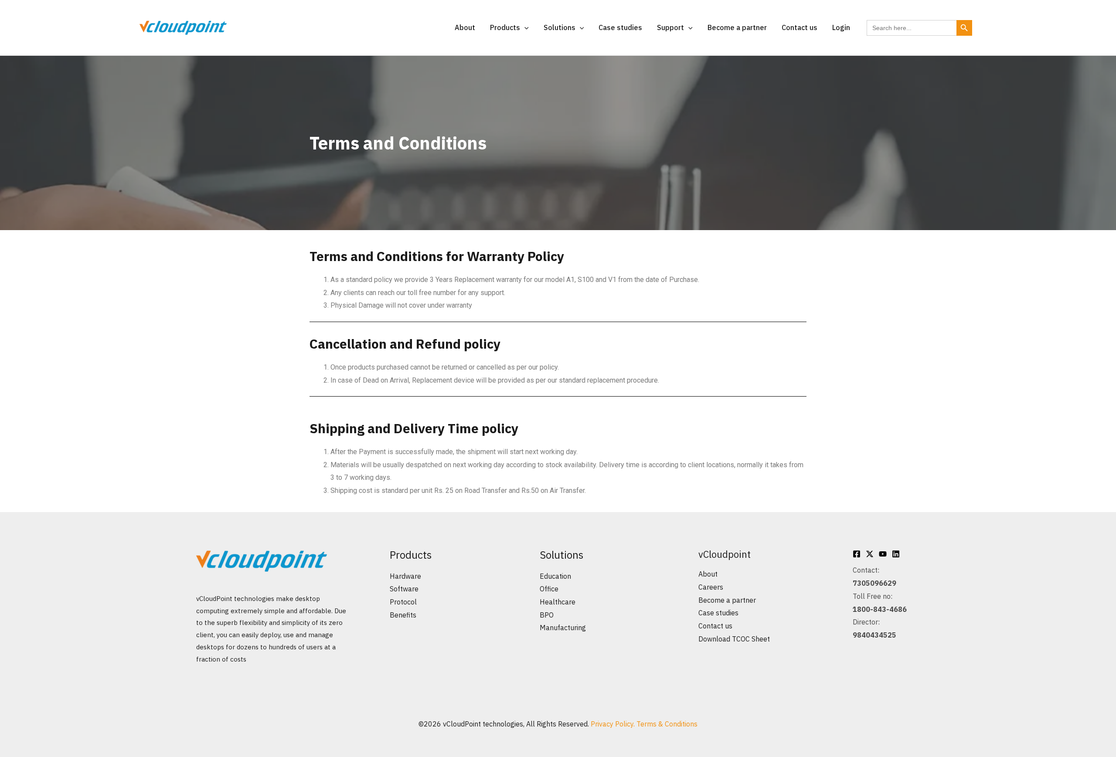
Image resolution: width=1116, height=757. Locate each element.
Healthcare (557, 601)
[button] (524, 27)
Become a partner (737, 27)
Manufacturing (563, 627)
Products (505, 27)
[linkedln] (896, 554)
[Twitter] (870, 554)
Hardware (405, 576)
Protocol (403, 601)
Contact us (799, 27)
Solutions (559, 27)
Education (555, 576)
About (465, 27)
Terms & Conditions (667, 724)
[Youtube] (883, 554)
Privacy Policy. (613, 724)
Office (549, 588)
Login (841, 27)
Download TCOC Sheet (734, 639)
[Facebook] (857, 554)
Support (670, 27)
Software (404, 588)
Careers (710, 587)
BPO (547, 615)
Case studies (620, 27)
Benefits (403, 615)
